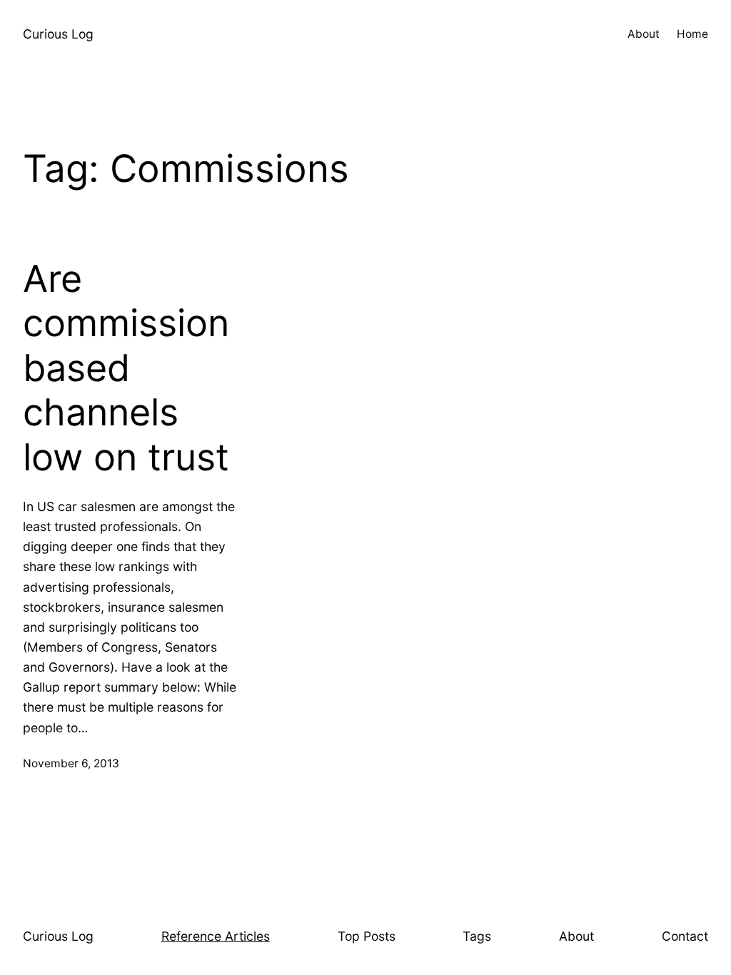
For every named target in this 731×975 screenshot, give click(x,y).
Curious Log (58, 33)
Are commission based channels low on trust (126, 368)
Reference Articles (215, 936)
